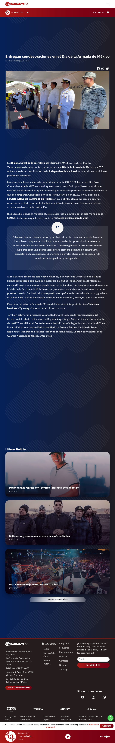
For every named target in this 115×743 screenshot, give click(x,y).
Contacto (63, 661)
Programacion (66, 652)
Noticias (63, 657)
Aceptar (106, 726)
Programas (64, 644)
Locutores (64, 648)
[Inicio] (54, 4)
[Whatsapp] (104, 697)
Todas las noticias (57, 600)
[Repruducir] (68, 736)
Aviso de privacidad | (66, 718)
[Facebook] (82, 697)
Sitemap (63, 670)
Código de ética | (10, 718)
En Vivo (97, 13)
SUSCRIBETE (93, 665)
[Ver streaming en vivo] (108, 12)
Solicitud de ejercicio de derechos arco (90, 718)
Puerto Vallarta (46, 662)
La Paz (46, 649)
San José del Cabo (49, 655)
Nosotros (63, 665)
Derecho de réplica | (49, 718)
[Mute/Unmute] (101, 736)
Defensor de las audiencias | (27, 718)
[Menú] (108, 4)
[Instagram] (93, 697)
